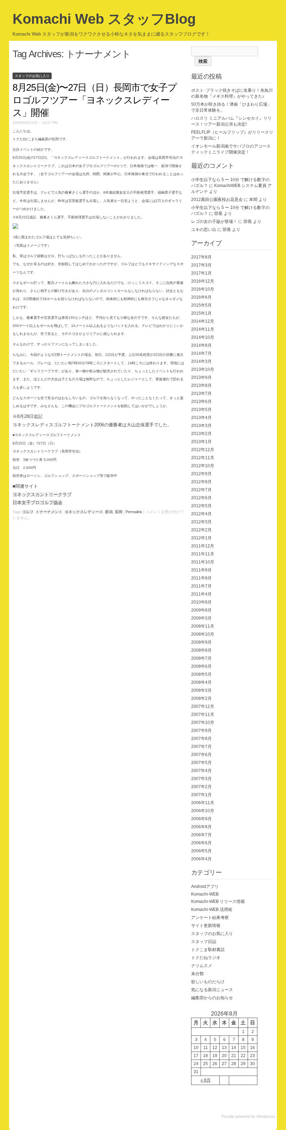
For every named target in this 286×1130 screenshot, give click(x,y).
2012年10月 (202, 465)
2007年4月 (201, 770)
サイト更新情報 (205, 925)
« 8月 (206, 1080)
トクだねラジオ (205, 957)
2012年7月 (201, 489)
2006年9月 (201, 818)
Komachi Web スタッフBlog (104, 19)
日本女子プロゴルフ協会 (37, 502)
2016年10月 (202, 289)
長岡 (118, 512)
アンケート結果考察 (210, 917)
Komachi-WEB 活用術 (211, 909)
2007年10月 (202, 722)
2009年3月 (201, 618)
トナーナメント (49, 512)
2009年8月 (201, 610)
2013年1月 (201, 441)
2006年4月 (201, 858)
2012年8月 (201, 481)
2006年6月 (201, 842)
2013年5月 (201, 409)
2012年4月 (201, 513)
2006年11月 (202, 802)
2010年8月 (201, 602)
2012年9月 (201, 473)
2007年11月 (202, 714)
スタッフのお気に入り (32, 76)
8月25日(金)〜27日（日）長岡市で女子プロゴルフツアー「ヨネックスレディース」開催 (94, 100)
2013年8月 (201, 385)
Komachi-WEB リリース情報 (218, 901)
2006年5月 (201, 850)
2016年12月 (202, 281)
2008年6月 (201, 666)
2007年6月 (201, 754)
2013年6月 (201, 401)
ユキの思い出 (203, 229)
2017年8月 (201, 257)
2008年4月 (201, 682)
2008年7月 (201, 658)
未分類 (197, 973)
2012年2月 (201, 529)
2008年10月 (202, 634)
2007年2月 (201, 786)
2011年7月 (201, 586)
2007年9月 (201, 730)
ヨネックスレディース (84, 512)
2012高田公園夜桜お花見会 (217, 199)
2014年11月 (202, 329)
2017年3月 (201, 265)
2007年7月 (201, 746)
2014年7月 (201, 353)
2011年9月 (201, 570)
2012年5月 (201, 505)
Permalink (134, 512)
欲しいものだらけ (208, 981)
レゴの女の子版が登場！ (214, 221)
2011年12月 (202, 546)
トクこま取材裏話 (208, 949)
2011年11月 (202, 554)
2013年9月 (201, 377)
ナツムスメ (201, 965)
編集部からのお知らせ (212, 997)
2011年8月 (201, 578)
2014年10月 (202, 337)
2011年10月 (202, 562)
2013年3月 (201, 425)
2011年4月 (201, 594)
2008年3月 (201, 690)
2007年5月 (201, 762)
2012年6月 (201, 497)
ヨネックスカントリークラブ (42, 494)
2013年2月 (201, 433)
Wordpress (265, 1116)
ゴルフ (27, 512)
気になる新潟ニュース (212, 989)
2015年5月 (201, 305)
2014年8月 (201, 345)
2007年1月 (201, 794)
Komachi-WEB (205, 894)
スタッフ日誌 (203, 941)
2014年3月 (201, 361)
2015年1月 (201, 313)
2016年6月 (201, 297)
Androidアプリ (205, 886)
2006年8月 (201, 826)
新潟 (109, 512)
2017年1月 (201, 273)
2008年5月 (201, 674)
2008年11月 (202, 626)
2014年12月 (202, 321)
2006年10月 (202, 810)
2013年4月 (201, 417)
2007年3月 (201, 778)
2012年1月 (201, 538)
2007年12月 (202, 706)
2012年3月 (201, 521)
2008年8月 (201, 650)
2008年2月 (201, 698)
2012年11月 (202, 457)
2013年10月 (202, 369)
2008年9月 (201, 642)
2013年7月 (201, 393)
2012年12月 (202, 449)
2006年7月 (201, 834)
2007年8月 (201, 738)
